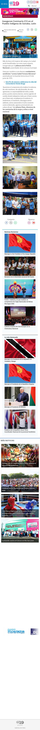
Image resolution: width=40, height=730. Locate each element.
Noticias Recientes (11, 232)
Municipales (8, 16)
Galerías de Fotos (20, 728)
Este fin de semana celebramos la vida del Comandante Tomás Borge (21, 83)
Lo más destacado (11, 337)
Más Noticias (7, 440)
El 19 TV (20, 725)
